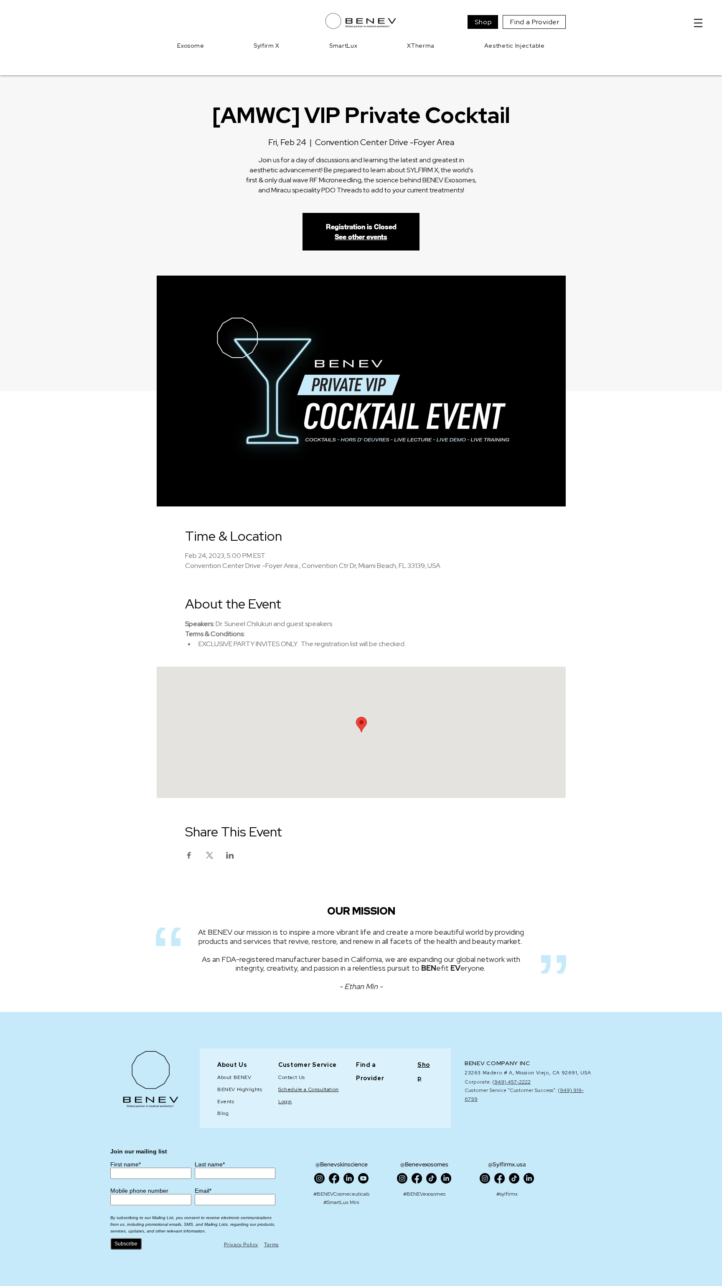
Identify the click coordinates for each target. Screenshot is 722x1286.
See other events (361, 236)
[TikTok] (431, 1178)
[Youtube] (363, 1178)
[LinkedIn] (348, 1178)
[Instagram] (319, 1178)
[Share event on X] (210, 855)
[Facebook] (334, 1178)
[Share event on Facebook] (189, 855)
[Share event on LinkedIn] (230, 855)
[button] (698, 23)
